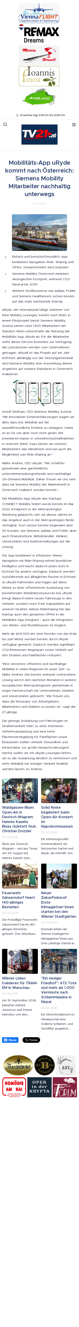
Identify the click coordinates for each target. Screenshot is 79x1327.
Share (12, 1040)
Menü (74, 124)
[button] (5, 124)
